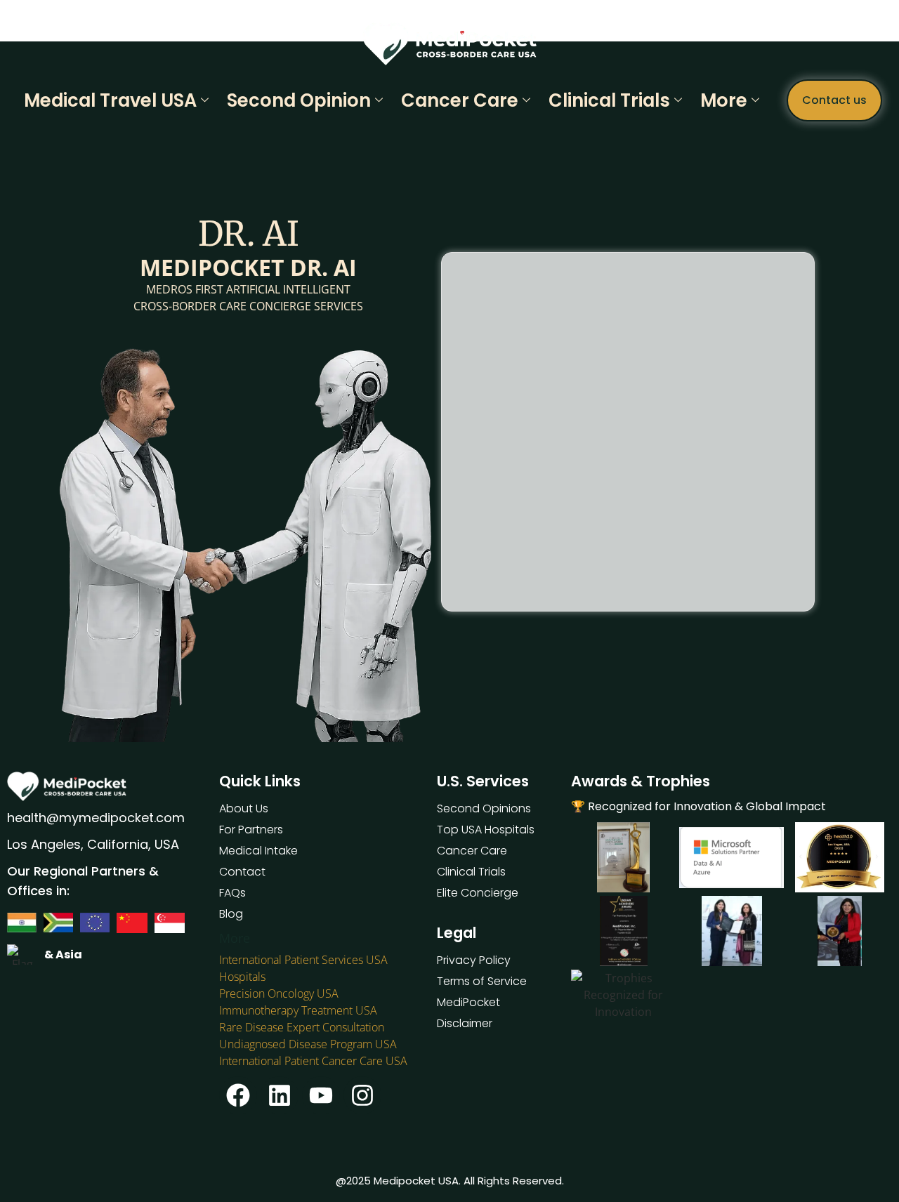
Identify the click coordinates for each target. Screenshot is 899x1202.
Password (501, 369)
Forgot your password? (627, 512)
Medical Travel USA (110, 100)
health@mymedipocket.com (96, 817)
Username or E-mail (527, 307)
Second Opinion (299, 100)
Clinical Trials (609, 100)
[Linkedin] (279, 1095)
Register (706, 470)
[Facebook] (238, 1095)
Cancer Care (459, 100)
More (723, 100)
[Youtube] (321, 1095)
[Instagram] (362, 1095)
